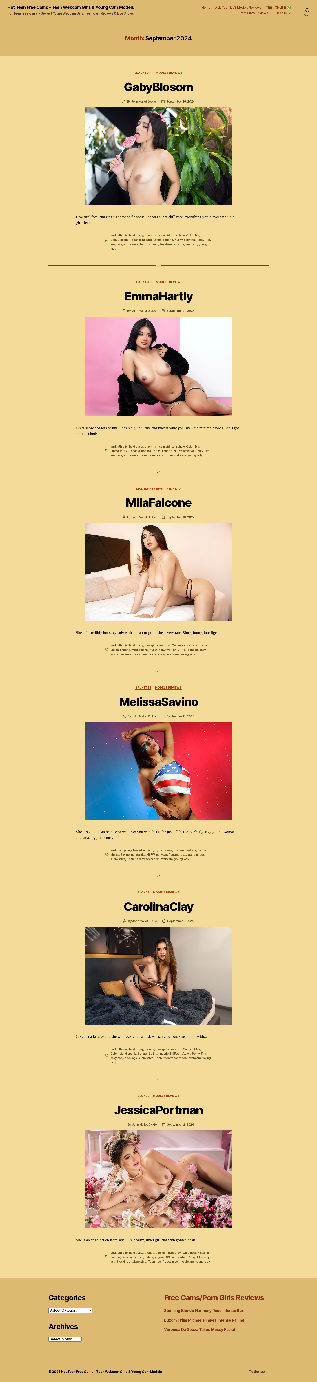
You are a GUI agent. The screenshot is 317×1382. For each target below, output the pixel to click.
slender (199, 854)
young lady (194, 455)
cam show (178, 235)
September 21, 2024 (180, 310)
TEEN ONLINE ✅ (278, 7)
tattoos (145, 244)
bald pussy (136, 235)
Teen (154, 244)
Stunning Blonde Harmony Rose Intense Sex (204, 1310)
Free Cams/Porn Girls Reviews (214, 1297)
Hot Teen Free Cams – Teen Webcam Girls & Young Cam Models (111, 1372)
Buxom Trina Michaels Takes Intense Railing (204, 1320)
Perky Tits (203, 240)
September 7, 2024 (180, 921)
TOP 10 (281, 13)
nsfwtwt (189, 240)
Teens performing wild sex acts (179, 1345)
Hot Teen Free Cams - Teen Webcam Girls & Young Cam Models (70, 7)
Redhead (174, 488)
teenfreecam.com (172, 244)
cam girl (164, 235)
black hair (151, 235)
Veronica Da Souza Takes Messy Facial (199, 1329)
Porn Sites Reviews (254, 13)
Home (206, 7)
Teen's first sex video (191, 1345)
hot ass (147, 240)
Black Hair (143, 72)
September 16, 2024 (180, 517)
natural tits (138, 854)
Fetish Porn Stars (168, 1345)
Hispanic (135, 240)
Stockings (130, 1058)
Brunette (143, 687)
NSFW (179, 240)
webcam (191, 244)
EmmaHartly (158, 296)
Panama (174, 854)
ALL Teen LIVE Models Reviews (238, 7)
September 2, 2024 (180, 1124)
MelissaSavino (158, 702)
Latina (157, 240)
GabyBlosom (158, 87)
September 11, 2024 (180, 716)
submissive (130, 244)
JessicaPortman (158, 1110)
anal (113, 235)
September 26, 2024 (180, 101)
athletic (122, 235)
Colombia (192, 235)
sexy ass (116, 244)
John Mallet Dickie (143, 101)
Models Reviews (169, 72)
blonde (149, 1049)
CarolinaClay (158, 906)
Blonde (143, 892)
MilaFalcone (158, 502)
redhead (192, 650)
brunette (139, 850)
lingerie (168, 240)
